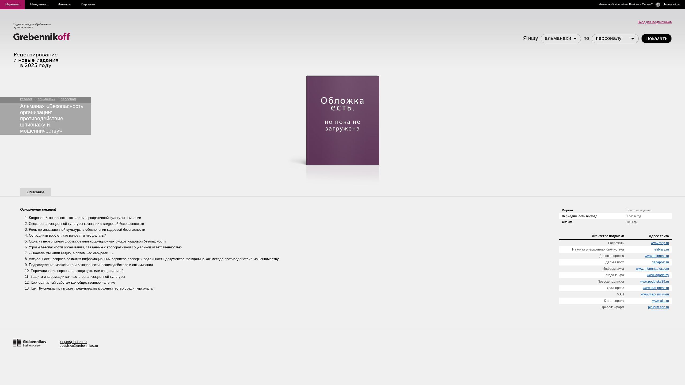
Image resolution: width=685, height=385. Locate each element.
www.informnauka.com (652, 269)
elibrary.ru (661, 249)
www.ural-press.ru (656, 288)
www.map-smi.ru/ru (655, 294)
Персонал (88, 4)
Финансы (64, 4)
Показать (656, 38)
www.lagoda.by (658, 275)
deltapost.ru (660, 262)
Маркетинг (12, 4)
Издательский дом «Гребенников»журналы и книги (32, 26)
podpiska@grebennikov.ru (79, 346)
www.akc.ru (660, 301)
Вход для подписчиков (655, 22)
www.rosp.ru (660, 243)
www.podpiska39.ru (654, 281)
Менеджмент (39, 4)
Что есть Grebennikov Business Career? (626, 4)
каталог (26, 99)
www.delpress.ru (657, 256)
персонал (68, 99)
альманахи (46, 99)
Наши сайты (671, 4)
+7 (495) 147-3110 (73, 342)
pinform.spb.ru (658, 307)
